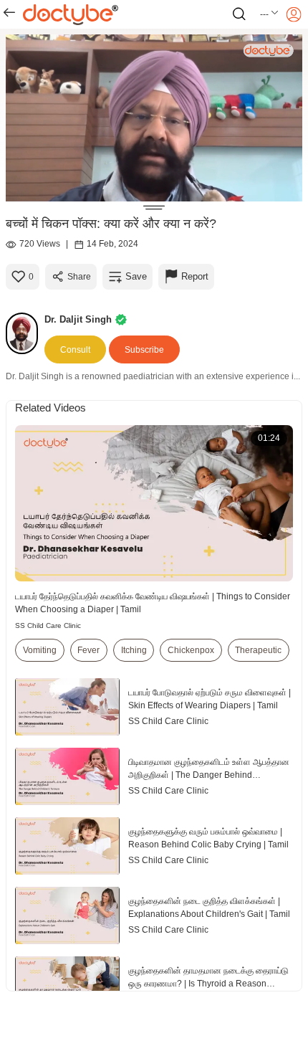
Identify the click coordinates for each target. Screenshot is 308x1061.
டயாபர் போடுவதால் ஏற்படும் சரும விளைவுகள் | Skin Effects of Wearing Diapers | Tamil (209, 698)
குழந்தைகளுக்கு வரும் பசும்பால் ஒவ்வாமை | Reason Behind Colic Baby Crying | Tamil (208, 838)
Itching (134, 650)
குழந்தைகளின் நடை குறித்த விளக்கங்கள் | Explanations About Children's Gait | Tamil (209, 907)
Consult (75, 350)
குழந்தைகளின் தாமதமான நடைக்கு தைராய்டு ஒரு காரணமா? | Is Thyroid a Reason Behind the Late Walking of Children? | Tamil (208, 978)
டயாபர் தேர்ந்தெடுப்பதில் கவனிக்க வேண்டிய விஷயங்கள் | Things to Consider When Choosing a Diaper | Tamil (152, 602)
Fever (88, 650)
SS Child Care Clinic (48, 625)
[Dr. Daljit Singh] (25, 333)
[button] (269, 14)
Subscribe (144, 350)
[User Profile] (293, 14)
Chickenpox (191, 650)
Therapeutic (258, 650)
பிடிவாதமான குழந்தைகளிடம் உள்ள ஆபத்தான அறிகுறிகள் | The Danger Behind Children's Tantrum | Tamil (208, 769)
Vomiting (40, 650)
